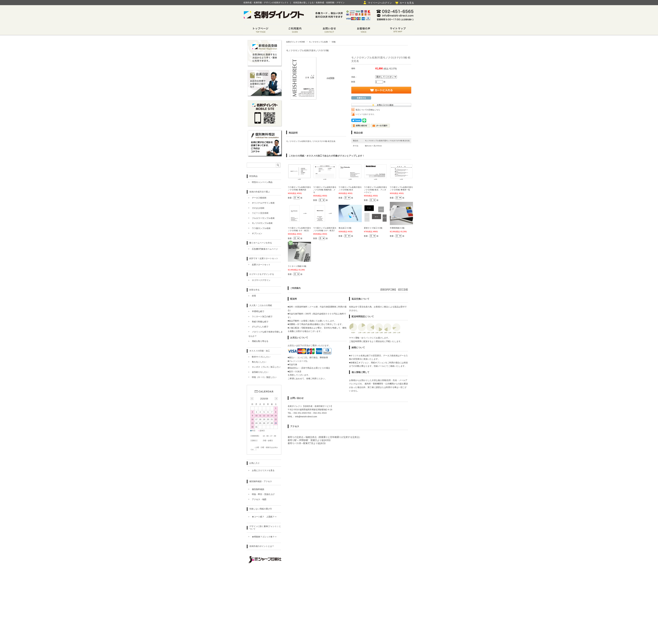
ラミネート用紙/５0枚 (297, 266)
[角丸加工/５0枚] (350, 220)
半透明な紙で (258, 311)
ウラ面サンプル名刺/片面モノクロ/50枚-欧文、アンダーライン (375, 189)
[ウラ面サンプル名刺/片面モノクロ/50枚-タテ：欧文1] (299, 220)
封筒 (254, 296)
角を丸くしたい (259, 362)
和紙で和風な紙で (260, 321)
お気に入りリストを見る (263, 470)
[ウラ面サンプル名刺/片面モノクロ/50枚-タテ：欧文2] (324, 220)
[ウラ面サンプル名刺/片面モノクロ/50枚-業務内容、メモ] (324, 180)
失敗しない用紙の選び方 (260, 509)
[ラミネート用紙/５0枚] (299, 260)
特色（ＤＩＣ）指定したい (264, 377)
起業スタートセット (261, 264)
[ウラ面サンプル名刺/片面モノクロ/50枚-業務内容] (299, 180)
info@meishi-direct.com (306, 416)
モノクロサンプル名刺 (318, 42)
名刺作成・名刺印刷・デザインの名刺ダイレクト (266, 2)
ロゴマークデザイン (261, 280)
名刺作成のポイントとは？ (261, 546)
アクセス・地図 (259, 499)
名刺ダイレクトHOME (295, 42)
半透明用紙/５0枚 (397, 228)
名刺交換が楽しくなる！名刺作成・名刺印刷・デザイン (319, 2)
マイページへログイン (380, 2)
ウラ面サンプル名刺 (261, 228)
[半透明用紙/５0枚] (401, 223)
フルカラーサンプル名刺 (263, 218)
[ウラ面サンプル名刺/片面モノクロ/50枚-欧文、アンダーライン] (375, 180)
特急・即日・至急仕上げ (263, 494)
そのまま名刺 (258, 208)
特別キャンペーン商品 (262, 182)
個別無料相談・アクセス (260, 481)
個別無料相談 (258, 489)
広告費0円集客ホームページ (265, 249)
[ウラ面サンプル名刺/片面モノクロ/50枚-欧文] (350, 180)
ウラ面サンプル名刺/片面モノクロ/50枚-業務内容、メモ (324, 189)
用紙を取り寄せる (260, 341)
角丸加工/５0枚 (345, 228)
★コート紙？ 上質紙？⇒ (264, 517)
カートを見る (407, 2)
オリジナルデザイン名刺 (263, 203)
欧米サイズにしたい (261, 357)
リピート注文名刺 (260, 213)
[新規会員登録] (265, 65)
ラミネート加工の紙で (262, 316)
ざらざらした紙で (260, 326)
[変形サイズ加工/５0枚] (375, 220)
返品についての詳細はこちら (368, 110)
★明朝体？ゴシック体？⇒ (264, 537)
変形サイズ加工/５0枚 (373, 228)
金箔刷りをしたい (260, 372)
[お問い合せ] (329, 30)
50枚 (334, 42)
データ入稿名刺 (259, 198)
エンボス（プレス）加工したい (266, 367)
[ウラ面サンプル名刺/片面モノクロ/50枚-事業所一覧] (401, 180)
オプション (257, 233)
